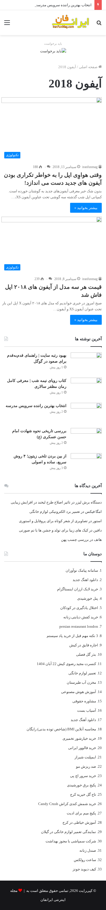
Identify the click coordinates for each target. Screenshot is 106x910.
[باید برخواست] (53, 50)
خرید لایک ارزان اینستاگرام (77, 589)
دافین (97, 530)
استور (97, 521)
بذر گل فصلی (86, 654)
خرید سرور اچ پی (83, 776)
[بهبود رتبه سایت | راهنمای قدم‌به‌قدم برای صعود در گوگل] (86, 363)
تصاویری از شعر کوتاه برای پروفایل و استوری (53, 521)
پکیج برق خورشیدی (81, 785)
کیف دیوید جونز (84, 869)
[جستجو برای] (99, 24)
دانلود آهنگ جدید (83, 720)
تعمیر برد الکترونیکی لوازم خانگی (54, 511)
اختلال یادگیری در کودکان (79, 608)
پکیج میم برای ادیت (81, 813)
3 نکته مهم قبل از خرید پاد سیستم (72, 636)
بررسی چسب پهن (75, 539)
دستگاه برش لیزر (88, 502)
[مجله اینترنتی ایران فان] (70, 22)
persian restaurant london (78, 626)
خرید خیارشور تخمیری (79, 738)
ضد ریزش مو (86, 766)
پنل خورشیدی (87, 598)
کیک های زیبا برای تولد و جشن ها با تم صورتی (53, 530)
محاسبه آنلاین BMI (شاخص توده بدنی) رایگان (61, 729)
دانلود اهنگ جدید (85, 580)
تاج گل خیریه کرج (83, 794)
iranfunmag (90, 167)
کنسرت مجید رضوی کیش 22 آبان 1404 (66, 664)
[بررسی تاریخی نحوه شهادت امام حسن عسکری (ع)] (86, 438)
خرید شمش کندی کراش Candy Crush (67, 804)
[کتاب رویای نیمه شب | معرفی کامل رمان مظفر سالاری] (86, 388)
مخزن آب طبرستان (81, 682)
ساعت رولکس (85, 860)
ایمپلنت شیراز (85, 757)
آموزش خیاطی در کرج (79, 822)
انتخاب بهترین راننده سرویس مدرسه (64, 5)
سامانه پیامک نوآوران (82, 570)
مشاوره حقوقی (84, 701)
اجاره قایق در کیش (83, 645)
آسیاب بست (86, 710)
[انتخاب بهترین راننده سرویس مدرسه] (86, 413)
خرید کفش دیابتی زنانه (80, 617)
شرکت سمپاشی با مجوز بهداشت (71, 841)
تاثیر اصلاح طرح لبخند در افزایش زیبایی (40, 502)
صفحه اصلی (88, 67)
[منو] (7, 24)
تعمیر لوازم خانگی (82, 673)
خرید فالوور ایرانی (82, 748)
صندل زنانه (87, 850)
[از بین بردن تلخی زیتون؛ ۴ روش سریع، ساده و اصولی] (86, 463)
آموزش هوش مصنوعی (78, 692)
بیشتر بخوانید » (86, 208)
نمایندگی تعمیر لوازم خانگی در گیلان (68, 832)
